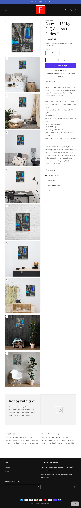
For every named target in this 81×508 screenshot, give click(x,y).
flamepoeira (37, 503)
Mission (7, 467)
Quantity (47, 49)
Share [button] (49, 190)
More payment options (61, 70)
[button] (6, 10)
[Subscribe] (38, 487)
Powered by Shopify (45, 503)
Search (7, 471)
